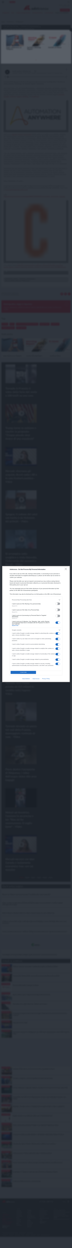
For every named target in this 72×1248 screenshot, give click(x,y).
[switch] (57, 604)
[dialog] (36, 624)
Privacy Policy (46, 678)
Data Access (36, 678)
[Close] (66, 569)
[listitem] (36, 600)
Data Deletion (26, 678)
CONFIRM (23, 672)
